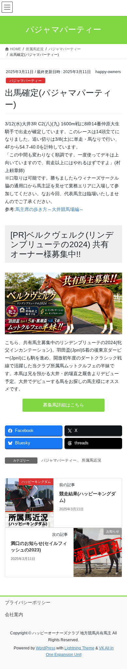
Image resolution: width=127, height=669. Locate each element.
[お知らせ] (98, 552)
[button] (63, 405)
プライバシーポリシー (27, 602)
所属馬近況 (91, 460)
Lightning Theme (79, 648)
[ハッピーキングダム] (29, 502)
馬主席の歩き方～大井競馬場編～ (49, 209)
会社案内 (14, 614)
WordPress (45, 648)
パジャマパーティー (25, 81)
